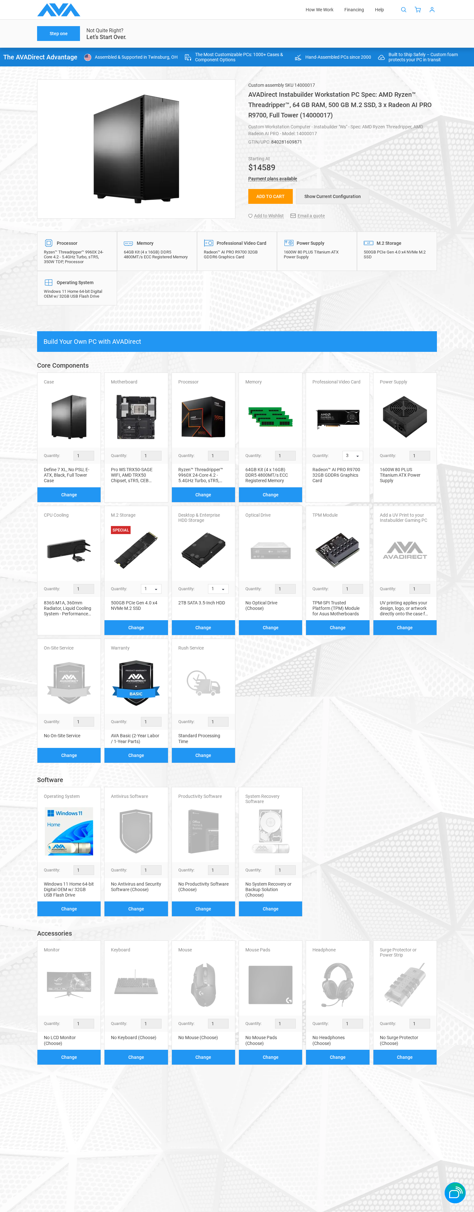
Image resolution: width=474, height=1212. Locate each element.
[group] (136, 149)
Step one (59, 33)
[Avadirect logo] (59, 9)
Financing (354, 9)
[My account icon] (432, 10)
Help (379, 9)
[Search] (404, 10)
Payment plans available (272, 178)
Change (69, 494)
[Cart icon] (418, 10)
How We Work (319, 9)
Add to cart (270, 196)
